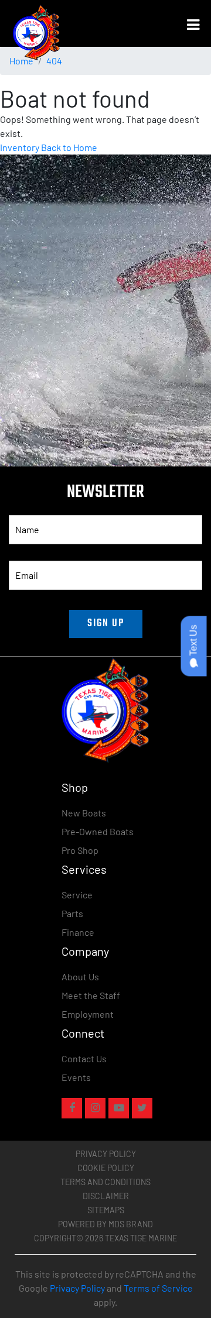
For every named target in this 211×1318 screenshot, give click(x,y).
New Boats (84, 812)
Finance (78, 932)
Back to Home (69, 147)
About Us (80, 976)
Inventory (19, 147)
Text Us (194, 641)
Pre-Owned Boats (98, 831)
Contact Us (84, 1058)
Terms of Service (158, 1287)
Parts (72, 913)
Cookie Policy (105, 1168)
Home (21, 60)
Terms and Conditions (105, 1182)
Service (77, 894)
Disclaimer (106, 1196)
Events (76, 1077)
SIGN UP (105, 623)
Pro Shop (80, 850)
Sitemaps (105, 1210)
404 (54, 60)
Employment (88, 1014)
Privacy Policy (106, 1154)
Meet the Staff (91, 995)
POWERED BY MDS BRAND (105, 1224)
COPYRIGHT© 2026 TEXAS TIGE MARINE (105, 1238)
